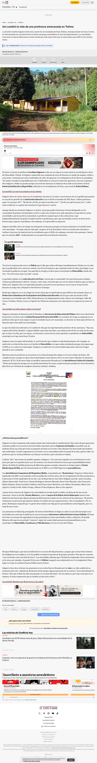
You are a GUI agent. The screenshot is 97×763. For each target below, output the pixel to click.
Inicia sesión (7, 691)
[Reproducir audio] (5, 151)
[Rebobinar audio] (87, 153)
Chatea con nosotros (50, 726)
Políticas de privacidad (48, 737)
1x (92, 153)
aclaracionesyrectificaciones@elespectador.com (63, 747)
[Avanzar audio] (89, 153)
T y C (19, 700)
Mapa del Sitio (49, 717)
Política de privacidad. (30, 700)
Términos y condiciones (48, 734)
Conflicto (17, 245)
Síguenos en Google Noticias (49, 614)
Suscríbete (75, 2)
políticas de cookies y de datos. (32, 761)
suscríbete (15, 691)
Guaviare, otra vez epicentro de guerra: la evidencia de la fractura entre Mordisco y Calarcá (41, 255)
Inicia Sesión (85, 2)
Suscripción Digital (48, 723)
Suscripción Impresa (48, 720)
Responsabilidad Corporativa (48, 732)
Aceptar (71, 760)
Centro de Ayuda (48, 739)
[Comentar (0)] (53, 59)
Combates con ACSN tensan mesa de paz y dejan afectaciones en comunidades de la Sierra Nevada (44, 247)
